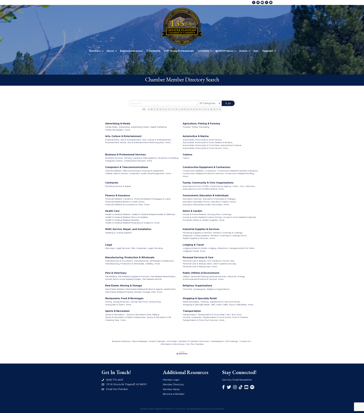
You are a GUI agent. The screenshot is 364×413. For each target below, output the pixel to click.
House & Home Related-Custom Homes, (202, 217)
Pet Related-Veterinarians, (163, 276)
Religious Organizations (197, 285)
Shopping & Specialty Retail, (196, 304)
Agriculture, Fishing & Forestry (201, 123)
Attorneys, (110, 248)
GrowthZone (218, 409)
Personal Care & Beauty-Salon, (197, 263)
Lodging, (212, 248)
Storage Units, (149, 292)
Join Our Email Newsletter (237, 379)
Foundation (153, 51)
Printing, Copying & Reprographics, (141, 158)
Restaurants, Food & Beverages (124, 298)
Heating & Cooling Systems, (196, 235)
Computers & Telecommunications (126, 167)
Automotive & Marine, (231, 145)
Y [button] (217, 109)
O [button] (188, 109)
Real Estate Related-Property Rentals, (123, 292)
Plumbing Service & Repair (118, 186)
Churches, (188, 289)
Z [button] (220, 109)
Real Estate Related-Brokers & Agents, (144, 289)
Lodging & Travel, (191, 251)
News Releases (139, 341)
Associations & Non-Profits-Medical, (200, 189)
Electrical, (232, 276)
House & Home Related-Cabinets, (239, 217)
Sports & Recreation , (115, 314)
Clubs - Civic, (238, 186)
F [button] (163, 109)
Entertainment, (112, 140)
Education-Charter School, (223, 202)
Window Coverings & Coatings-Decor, (228, 235)
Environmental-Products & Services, (200, 279)
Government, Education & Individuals (205, 195)
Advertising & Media (117, 123)
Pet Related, (111, 276)
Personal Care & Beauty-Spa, (197, 266)
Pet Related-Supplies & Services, (134, 276)
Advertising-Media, (140, 127)
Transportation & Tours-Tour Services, (200, 320)
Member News (171, 389)
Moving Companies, (192, 317)
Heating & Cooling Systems (118, 233)
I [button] (171, 109)
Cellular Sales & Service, (116, 173)
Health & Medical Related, (118, 214)
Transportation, (190, 314)
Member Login (171, 379)
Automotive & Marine (196, 136)
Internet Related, (113, 171)
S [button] (199, 109)
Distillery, (149, 263)
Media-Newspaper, (114, 130)
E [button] (160, 109)
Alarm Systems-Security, (224, 263)
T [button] (202, 109)
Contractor (111, 182)
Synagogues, (199, 289)
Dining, (108, 302)
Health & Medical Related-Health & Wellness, (153, 214)
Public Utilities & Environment (201, 273)
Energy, (241, 276)
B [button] (151, 109)
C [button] (154, 109)
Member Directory (173, 384)
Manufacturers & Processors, (119, 261)
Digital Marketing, (158, 127)
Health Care (112, 211)
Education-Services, (192, 199)
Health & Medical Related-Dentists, (122, 220)
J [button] (173, 109)
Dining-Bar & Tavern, (115, 304)
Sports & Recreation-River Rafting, (143, 314)
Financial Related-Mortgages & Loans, (152, 199)
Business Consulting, (168, 158)
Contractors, (210, 171)
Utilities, (186, 276)
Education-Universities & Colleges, (219, 199)
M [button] (182, 109)
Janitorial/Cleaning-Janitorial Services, (209, 276)
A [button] (148, 109)
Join (256, 51)
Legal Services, (123, 248)
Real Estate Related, (115, 289)
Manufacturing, (141, 261)
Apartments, (170, 289)
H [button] (168, 109)
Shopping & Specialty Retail (200, 298)
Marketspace (217, 341)
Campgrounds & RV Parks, (242, 248)
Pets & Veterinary (116, 273)
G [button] (166, 109)
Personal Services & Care (198, 257)
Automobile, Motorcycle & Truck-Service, (202, 140)
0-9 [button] (144, 109)
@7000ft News (224, 51)
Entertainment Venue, (116, 142)
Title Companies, (139, 248)
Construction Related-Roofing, (239, 173)
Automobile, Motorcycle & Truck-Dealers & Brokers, (208, 142)
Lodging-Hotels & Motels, (195, 248)
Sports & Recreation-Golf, (159, 317)
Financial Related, (113, 199)
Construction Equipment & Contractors (206, 167)
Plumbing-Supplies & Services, (197, 233)
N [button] (185, 109)
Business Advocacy (131, 51)
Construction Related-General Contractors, (237, 171)
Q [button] (194, 109)
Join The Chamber (195, 344)
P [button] (191, 109)
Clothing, (204, 302)
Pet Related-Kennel (152, 279)
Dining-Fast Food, (139, 302)
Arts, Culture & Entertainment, (156, 140)
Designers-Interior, (114, 161)
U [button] (205, 109)
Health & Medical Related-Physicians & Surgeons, (129, 223)
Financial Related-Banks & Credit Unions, (125, 202)
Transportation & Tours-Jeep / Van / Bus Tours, (220, 314)
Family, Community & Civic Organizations (208, 182)
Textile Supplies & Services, (196, 238)
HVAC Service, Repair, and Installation (128, 229)
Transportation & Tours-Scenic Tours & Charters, (225, 317)
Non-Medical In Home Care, (221, 261)
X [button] (214, 109)
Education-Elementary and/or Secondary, (203, 204)
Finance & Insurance (117, 195)
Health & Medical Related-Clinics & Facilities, (126, 217)
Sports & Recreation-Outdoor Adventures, (125, 317)
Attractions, (223, 248)
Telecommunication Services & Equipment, (143, 171)
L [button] (179, 109)
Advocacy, (250, 186)
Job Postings (231, 341)
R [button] (196, 109)
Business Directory (121, 341)
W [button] (211, 109)
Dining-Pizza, (155, 302)
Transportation (192, 311)
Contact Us (245, 341)
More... (128, 130)
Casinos (187, 154)
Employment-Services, (135, 161)
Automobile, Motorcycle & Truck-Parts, (201, 145)
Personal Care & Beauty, (194, 261)
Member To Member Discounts (193, 341)
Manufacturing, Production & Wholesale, (124, 263)
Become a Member (174, 394)
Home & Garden (192, 211)
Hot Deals (172, 341)
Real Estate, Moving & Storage (123, 285)
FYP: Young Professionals (179, 51)
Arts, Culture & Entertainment (123, 136)
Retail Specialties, (191, 302)
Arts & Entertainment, (131, 140)
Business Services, (114, 158)
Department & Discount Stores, (225, 302)
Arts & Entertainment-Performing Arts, (145, 142)
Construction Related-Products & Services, (203, 173)
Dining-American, (121, 302)
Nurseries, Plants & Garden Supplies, (200, 220)
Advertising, (124, 127)
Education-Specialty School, (196, 202)
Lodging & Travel (193, 244)
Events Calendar (157, 341)
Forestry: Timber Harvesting (196, 127)
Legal (108, 244)
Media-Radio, (111, 127)
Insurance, (128, 199)
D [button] (157, 109)
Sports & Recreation (117, 311)
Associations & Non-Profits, (196, 186)
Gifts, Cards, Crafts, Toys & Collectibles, (229, 304)
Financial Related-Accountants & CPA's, (124, 204)
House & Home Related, (194, 214)
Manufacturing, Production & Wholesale (129, 257)
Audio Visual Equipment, (153, 173)
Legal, (150, 248)
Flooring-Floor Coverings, (219, 214)
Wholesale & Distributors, (162, 261)
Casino (186, 158)
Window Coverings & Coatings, (228, 233)
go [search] (229, 103)
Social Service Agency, (221, 186)
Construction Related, (193, 171)
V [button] (208, 109)
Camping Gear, (112, 320)
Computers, (134, 173)
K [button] (176, 109)
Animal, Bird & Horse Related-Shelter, (123, 279)
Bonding (158, 248)
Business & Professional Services (125, 154)
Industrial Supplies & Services (201, 229)
